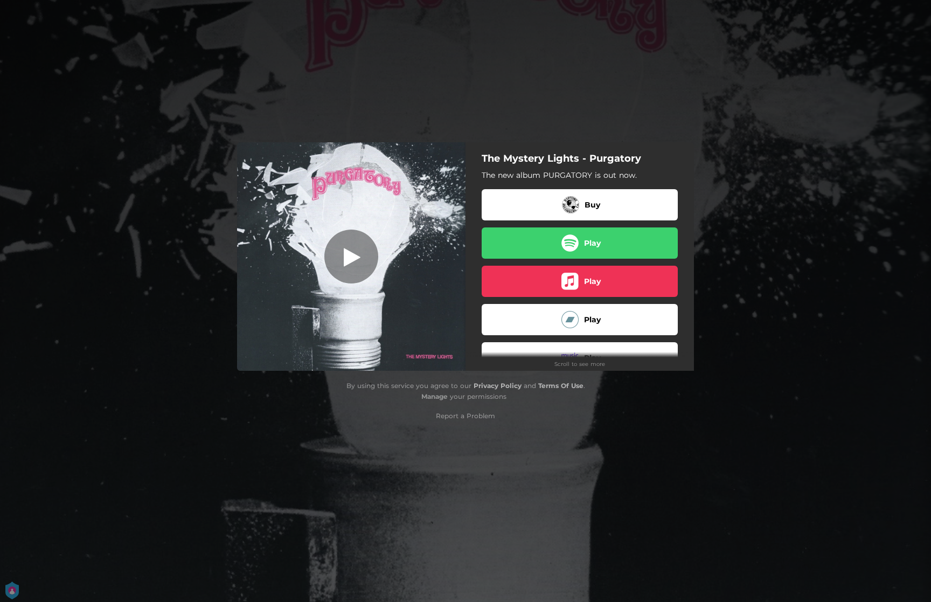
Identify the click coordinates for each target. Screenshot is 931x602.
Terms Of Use (560, 386)
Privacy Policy (498, 386)
